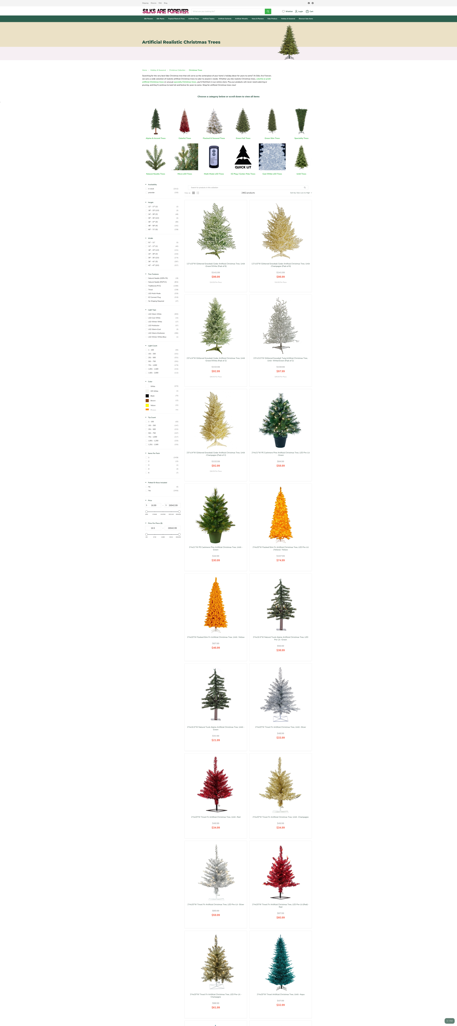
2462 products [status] (248, 193)
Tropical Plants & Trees (176, 19)
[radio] (193, 193)
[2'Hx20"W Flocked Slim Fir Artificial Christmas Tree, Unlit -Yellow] (215, 604)
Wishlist (289, 11)
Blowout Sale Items (306, 19)
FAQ (160, 3)
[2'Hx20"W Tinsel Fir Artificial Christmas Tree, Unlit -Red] (215, 784)
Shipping (145, 3)
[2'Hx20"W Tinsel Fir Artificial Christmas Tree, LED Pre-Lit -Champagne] (215, 962)
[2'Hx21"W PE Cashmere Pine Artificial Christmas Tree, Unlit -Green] (215, 514)
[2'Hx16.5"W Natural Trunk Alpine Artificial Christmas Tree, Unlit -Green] (215, 694)
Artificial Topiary (208, 19)
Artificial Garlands (224, 19)
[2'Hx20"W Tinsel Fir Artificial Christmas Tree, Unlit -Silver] (280, 694)
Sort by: (300, 193)
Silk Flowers (148, 19)
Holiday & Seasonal (288, 19)
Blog (165, 3)
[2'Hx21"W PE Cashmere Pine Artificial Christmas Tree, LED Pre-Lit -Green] (280, 420)
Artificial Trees (193, 19)
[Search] (268, 11)
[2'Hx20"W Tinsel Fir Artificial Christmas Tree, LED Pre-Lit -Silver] (215, 872)
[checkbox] (162, 189)
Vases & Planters (258, 19)
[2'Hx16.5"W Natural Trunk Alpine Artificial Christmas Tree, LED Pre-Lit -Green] (280, 604)
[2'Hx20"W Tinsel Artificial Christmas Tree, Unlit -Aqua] (280, 962)
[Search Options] (307, 187)
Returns (153, 3)
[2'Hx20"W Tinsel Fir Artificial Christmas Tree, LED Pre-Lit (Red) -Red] (280, 872)
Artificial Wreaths (241, 19)
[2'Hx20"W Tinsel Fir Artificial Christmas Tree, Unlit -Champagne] (280, 784)
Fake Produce (272, 19)
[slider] (146, 511)
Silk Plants (160, 19)
